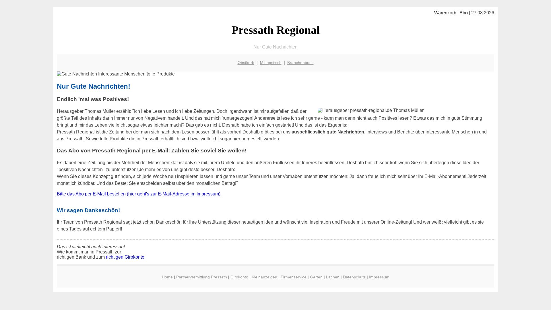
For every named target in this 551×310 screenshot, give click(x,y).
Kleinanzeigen (264, 277)
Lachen (332, 277)
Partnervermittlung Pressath (201, 277)
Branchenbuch (300, 62)
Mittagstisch (271, 62)
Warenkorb (445, 12)
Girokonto (239, 277)
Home (167, 277)
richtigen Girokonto (125, 257)
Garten (316, 277)
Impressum (379, 277)
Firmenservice (293, 277)
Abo (463, 12)
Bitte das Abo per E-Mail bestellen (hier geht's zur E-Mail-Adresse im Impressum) (138, 193)
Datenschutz (354, 277)
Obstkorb (246, 62)
